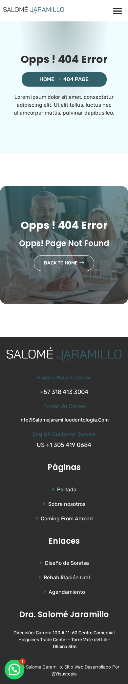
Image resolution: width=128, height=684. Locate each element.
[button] (117, 10)
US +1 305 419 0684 (64, 445)
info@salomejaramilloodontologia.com (64, 420)
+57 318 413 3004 (64, 392)
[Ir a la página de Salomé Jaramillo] (33, 9)
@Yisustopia (64, 674)
